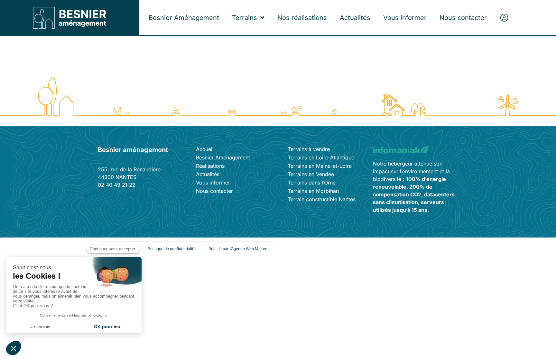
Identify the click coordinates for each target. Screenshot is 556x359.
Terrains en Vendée (311, 174)
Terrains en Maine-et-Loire (320, 166)
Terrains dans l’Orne (312, 182)
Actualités (355, 18)
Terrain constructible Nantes (322, 199)
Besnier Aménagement (184, 18)
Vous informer (405, 18)
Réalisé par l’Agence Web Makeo (237, 248)
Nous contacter (463, 18)
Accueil (205, 149)
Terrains (244, 18)
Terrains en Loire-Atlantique (321, 157)
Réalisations (210, 166)
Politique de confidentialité (172, 248)
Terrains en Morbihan (313, 191)
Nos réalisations (302, 18)
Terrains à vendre (309, 149)
